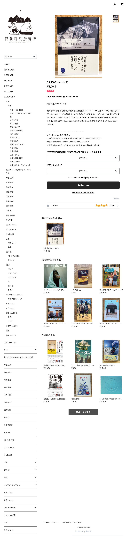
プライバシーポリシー (51, 523)
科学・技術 (14, 148)
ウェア (10, 321)
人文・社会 (14, 124)
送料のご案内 (9, 70)
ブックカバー (13, 273)
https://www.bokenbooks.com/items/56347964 (68, 142)
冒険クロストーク (15, 299)
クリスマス (10, 234)
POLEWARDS (13, 256)
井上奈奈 (9, 178)
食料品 (10, 286)
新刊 (8, 101)
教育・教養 (14, 151)
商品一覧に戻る (83, 412)
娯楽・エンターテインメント (20, 165)
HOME (7, 64)
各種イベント (11, 335)
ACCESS (8, 80)
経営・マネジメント (17, 144)
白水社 (8, 211)
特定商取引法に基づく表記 (72, 523)
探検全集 (9, 206)
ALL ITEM (8, 91)
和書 (10, 106)
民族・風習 (14, 134)
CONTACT (9, 86)
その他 (10, 290)
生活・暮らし (14, 155)
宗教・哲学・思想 (16, 131)
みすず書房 (10, 215)
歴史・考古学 (15, 127)
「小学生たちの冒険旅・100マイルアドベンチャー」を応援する (74, 152)
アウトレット (10, 308)
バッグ (10, 269)
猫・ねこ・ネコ (11, 225)
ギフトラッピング (54, 165)
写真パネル (10, 304)
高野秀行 (9, 183)
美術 (10, 247)
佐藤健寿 (9, 201)
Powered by (80, 531)
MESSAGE (9, 75)
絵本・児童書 (15, 162)
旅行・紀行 (14, 120)
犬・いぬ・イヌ (11, 229)
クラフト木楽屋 (12, 326)
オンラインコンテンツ (14, 295)
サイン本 (9, 220)
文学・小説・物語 (16, 110)
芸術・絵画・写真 (16, 158)
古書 (8, 239)
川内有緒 (9, 197)
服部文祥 (9, 192)
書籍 (10, 317)
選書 (8, 331)
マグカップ (12, 277)
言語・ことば (14, 137)
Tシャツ (11, 260)
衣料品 (8, 252)
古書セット (12, 243)
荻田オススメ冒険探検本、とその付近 (18, 357)
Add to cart (83, 185)
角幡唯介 (9, 187)
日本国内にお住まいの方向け (83, 192)
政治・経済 (14, 141)
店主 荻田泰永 (11, 313)
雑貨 (8, 265)
